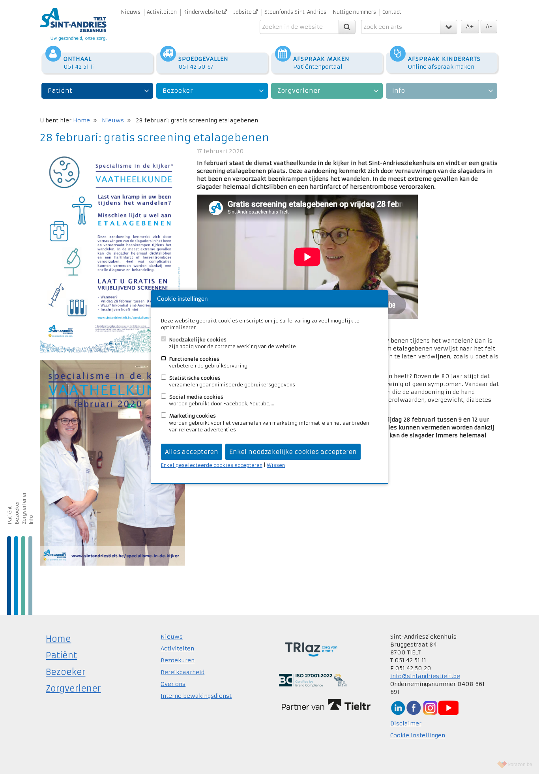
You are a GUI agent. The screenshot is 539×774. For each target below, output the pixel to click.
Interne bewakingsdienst (196, 695)
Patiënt (60, 90)
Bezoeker (178, 90)
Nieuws (130, 12)
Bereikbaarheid (182, 672)
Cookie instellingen (417, 735)
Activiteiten (162, 12)
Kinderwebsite (202, 12)
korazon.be (520, 764)
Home (81, 120)
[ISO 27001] (312, 679)
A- (489, 26)
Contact (391, 12)
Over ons (173, 684)
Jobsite (243, 12)
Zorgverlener (298, 90)
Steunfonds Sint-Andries (295, 12)
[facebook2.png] (413, 707)
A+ (470, 26)
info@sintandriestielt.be (425, 676)
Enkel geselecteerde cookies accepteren (211, 465)
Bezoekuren (178, 660)
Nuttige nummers (354, 12)
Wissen (276, 465)
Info (398, 90)
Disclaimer (405, 723)
